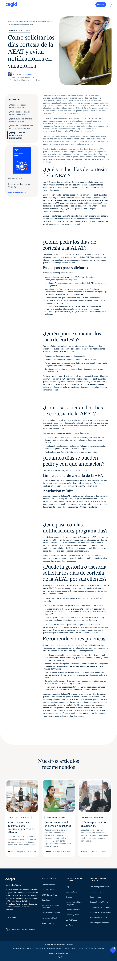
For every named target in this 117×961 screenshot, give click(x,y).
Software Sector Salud (98, 918)
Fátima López (27, 74)
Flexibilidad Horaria (97, 892)
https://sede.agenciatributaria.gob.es (60, 280)
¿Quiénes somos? (48, 885)
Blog (67, 887)
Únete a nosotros (48, 923)
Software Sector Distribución (100, 912)
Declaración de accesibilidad (58, 953)
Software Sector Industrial (99, 907)
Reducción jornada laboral (99, 887)
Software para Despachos (99, 923)
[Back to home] (11, 4)
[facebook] (28, 921)
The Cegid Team (48, 890)
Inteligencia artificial (49, 918)
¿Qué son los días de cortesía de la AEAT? (18, 106)
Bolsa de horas (95, 897)
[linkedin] (6, 921)
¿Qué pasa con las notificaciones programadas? (17, 135)
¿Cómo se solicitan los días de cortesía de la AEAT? (21, 127)
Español (60, 957)
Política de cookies (70, 948)
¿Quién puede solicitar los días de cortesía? (20, 120)
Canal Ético (46, 900)
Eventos (69, 897)
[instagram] (17, 921)
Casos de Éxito (71, 892)
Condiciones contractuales (36, 948)
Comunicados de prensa (51, 913)
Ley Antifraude (71, 920)
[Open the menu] (109, 4)
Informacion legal (19, 948)
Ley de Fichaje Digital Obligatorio (74, 903)
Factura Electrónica (73, 910)
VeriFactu (69, 925)
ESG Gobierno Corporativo (51, 895)
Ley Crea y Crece (72, 915)
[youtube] (12, 921)
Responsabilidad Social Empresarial (50, 906)
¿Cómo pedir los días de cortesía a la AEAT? (19, 113)
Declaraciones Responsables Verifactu (91, 948)
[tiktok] (23, 921)
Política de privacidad (54, 948)
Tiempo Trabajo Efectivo (99, 902)
